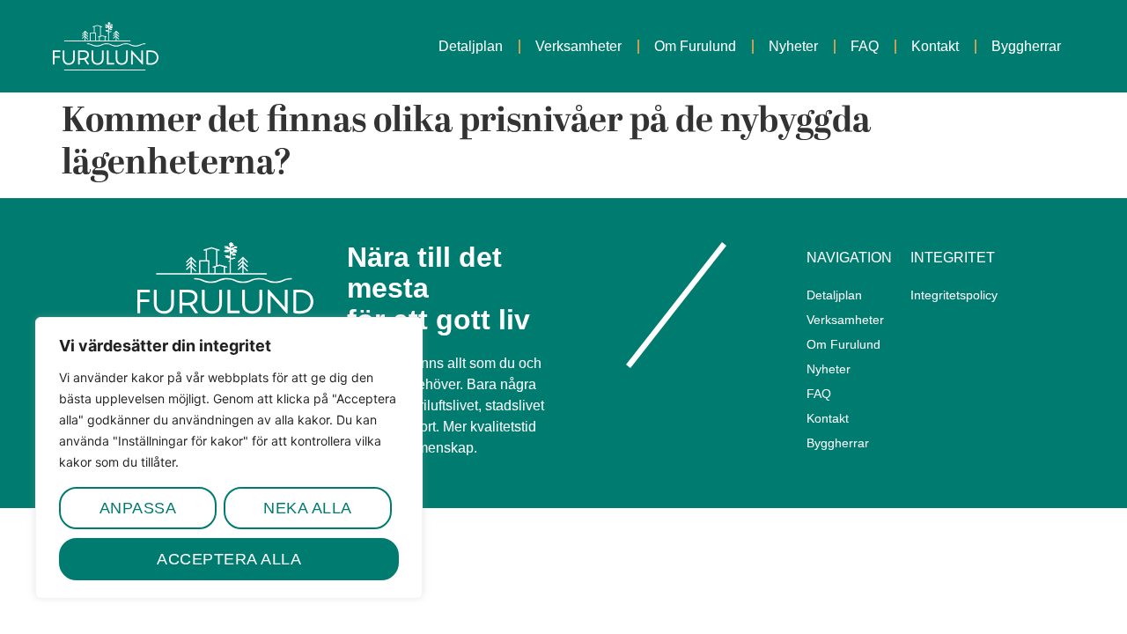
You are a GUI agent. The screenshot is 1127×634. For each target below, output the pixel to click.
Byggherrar (1026, 46)
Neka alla (307, 508)
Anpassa (138, 508)
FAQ (865, 46)
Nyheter (793, 46)
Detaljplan (470, 46)
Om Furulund (695, 46)
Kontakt (935, 46)
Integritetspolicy (953, 295)
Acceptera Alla (229, 559)
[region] (229, 458)
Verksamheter (578, 46)
